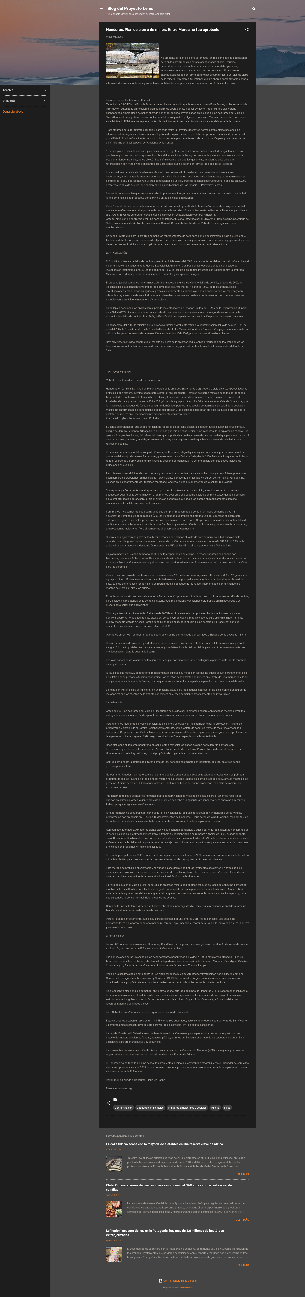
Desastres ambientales (150, 1107)
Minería (215, 1107)
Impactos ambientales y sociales (187, 1107)
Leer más (242, 1174)
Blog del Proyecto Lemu (130, 8)
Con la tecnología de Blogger (180, 1280)
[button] (247, 30)
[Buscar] (254, 9)
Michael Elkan (186, 1288)
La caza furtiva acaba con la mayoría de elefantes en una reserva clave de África (164, 1144)
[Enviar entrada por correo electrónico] (115, 1100)
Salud (227, 1107)
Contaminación (123, 1107)
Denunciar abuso (13, 111)
